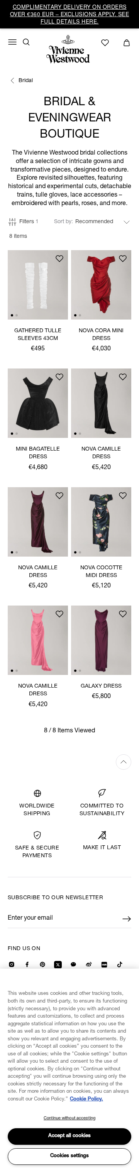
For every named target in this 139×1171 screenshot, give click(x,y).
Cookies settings (69, 1156)
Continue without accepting (69, 1118)
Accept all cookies (69, 1136)
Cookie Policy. (86, 1099)
